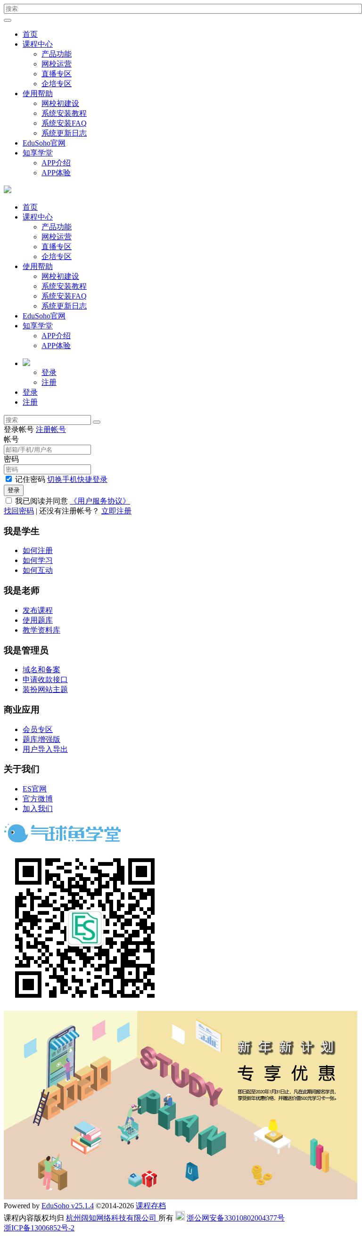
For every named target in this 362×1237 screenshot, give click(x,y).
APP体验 (56, 173)
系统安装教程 (64, 113)
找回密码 (19, 511)
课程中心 (38, 44)
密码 (11, 459)
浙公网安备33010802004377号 (236, 1218)
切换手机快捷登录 (77, 479)
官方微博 (38, 799)
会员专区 (38, 729)
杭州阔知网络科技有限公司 (112, 1218)
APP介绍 (56, 163)
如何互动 (38, 570)
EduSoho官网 (44, 143)
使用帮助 (38, 94)
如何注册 (38, 550)
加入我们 (38, 809)
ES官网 (35, 789)
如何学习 (38, 560)
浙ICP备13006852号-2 (39, 1228)
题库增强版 (41, 739)
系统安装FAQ (64, 123)
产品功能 (56, 54)
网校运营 (56, 64)
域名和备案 (41, 670)
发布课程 (38, 610)
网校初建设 (60, 103)
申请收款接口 (45, 679)
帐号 (11, 439)
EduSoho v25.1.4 (67, 1206)
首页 (30, 34)
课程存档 (151, 1206)
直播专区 (56, 74)
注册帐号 (51, 429)
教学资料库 (41, 630)
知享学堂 (38, 153)
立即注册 (116, 511)
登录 (49, 372)
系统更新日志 (64, 133)
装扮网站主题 (45, 689)
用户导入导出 (45, 749)
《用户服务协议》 (100, 501)
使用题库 (38, 620)
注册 (49, 382)
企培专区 (56, 84)
